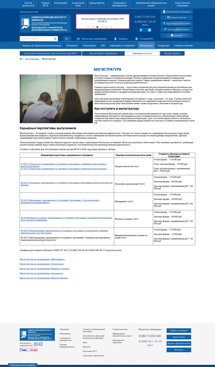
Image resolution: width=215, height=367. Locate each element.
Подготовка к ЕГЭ (90, 351)
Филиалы (123, 39)
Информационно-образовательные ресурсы (151, 4)
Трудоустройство (96, 2)
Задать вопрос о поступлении (178, 23)
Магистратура (146, 45)
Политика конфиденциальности (67, 346)
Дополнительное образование (119, 341)
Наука (85, 342)
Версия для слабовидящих (94, 39)
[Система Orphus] (37, 349)
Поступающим (89, 45)
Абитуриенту (72, 45)
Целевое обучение (172, 53)
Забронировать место (142, 53)
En (67, 38)
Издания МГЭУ (45, 4)
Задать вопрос (179, 337)
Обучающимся (60, 2)
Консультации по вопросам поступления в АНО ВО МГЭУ (102, 20)
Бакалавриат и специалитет (122, 45)
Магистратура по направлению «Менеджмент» (42, 259)
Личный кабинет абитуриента (178, 12)
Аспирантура (163, 45)
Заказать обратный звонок (178, 29)
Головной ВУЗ (146, 39)
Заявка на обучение (178, 17)
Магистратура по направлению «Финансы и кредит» (45, 269)
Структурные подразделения (93, 356)
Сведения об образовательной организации (41, 45)
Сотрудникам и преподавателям (119, 4)
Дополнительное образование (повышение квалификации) (93, 337)
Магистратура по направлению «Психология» (42, 264)
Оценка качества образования (182, 4)
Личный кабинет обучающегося (103, 53)
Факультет (86, 347)
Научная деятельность (28, 4)
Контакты (178, 35)
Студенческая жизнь (78, 4)
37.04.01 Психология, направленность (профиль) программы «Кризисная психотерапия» (64, 169)
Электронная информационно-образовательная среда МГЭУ (50, 53)
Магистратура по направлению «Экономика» (41, 273)
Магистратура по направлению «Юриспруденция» (44, 278)
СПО (103, 45)
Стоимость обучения (183, 45)
